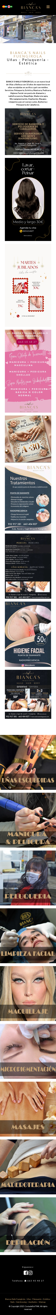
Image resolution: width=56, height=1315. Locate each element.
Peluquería (36, 1299)
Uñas (29, 1299)
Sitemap (42, 1302)
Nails (12, 1302)
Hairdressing (21, 1302)
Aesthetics (32, 1302)
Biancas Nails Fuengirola (15, 1299)
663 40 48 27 (35, 1281)
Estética (46, 1299)
